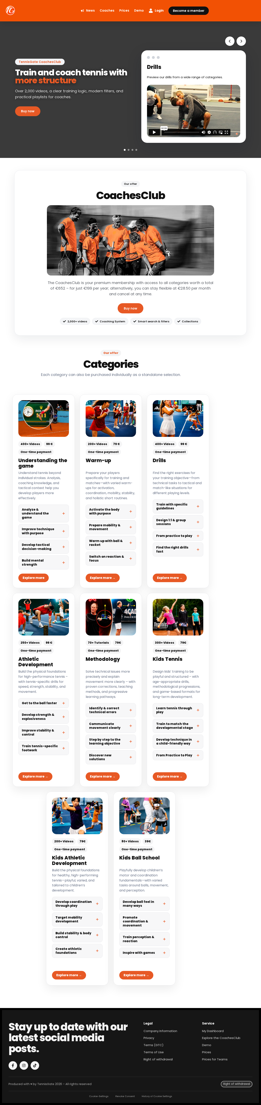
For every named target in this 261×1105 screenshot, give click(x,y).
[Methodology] (111, 690)
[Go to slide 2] (128, 150)
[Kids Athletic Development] (77, 888)
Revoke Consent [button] (125, 1096)
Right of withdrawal (158, 1059)
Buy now (130, 308)
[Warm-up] (111, 491)
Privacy (149, 1038)
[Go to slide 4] (136, 150)
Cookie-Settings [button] (98, 1096)
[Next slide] (241, 41)
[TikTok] (35, 1065)
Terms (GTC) (154, 1045)
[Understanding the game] (44, 491)
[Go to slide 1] (125, 150)
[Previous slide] (229, 41)
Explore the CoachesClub (221, 1038)
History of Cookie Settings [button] (157, 1096)
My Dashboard (213, 1031)
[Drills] (178, 491)
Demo (206, 1045)
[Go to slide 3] (132, 150)
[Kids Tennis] (178, 690)
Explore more (33, 578)
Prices (206, 1052)
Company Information (160, 1031)
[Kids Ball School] (145, 888)
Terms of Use (154, 1052)
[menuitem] (88, 10)
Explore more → (102, 578)
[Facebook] (13, 1065)
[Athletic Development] (44, 690)
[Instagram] (24, 1065)
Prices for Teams (215, 1059)
